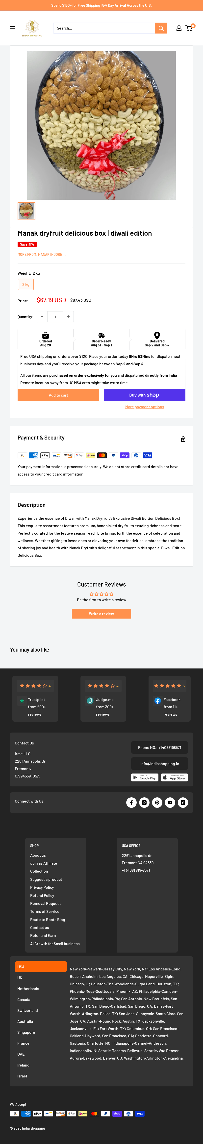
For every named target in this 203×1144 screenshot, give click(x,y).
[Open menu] (12, 28)
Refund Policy (42, 895)
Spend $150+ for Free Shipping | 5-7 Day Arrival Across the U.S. (101, 5)
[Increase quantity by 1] (68, 316)
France (23, 1043)
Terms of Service (44, 911)
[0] (189, 28)
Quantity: (26, 316)
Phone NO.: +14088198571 (159, 747)
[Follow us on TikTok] (183, 802)
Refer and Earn (43, 935)
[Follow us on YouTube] (170, 802)
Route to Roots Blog (47, 919)
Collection (39, 871)
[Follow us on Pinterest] (157, 802)
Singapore (26, 1032)
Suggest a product (46, 879)
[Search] (161, 28)
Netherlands (28, 988)
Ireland (23, 1065)
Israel (22, 1075)
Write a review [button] (101, 613)
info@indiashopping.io (159, 763)
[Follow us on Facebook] (131, 802)
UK (19, 977)
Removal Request (45, 903)
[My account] (179, 28)
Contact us (39, 927)
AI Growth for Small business (55, 943)
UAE (21, 1054)
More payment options (144, 406)
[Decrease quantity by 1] (42, 316)
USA (21, 966)
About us (38, 855)
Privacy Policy (42, 887)
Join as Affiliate (43, 863)
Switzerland (27, 1010)
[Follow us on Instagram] (144, 802)
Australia (25, 1021)
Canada (23, 999)
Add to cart (58, 395)
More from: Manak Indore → (42, 254)
